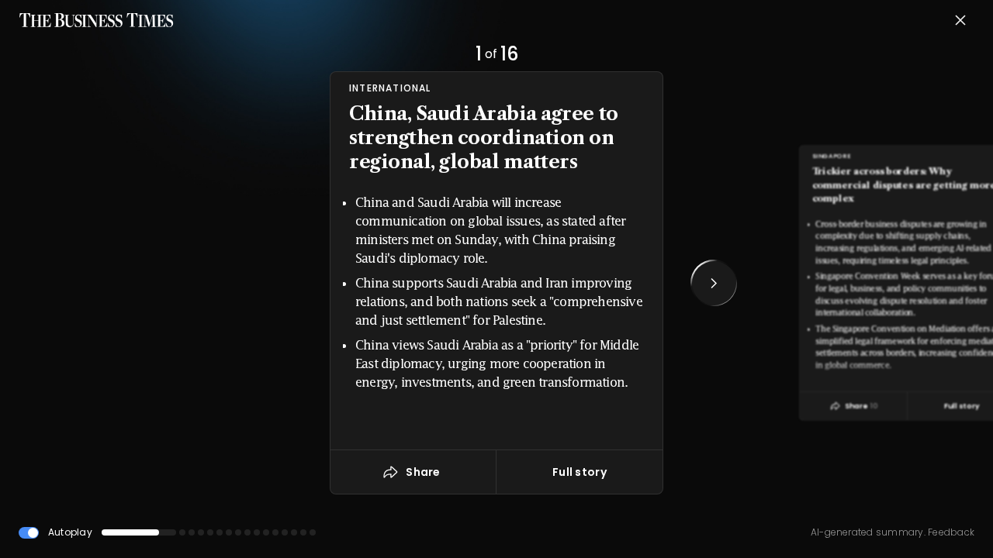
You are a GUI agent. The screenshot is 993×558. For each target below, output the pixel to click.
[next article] (713, 283)
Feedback (950, 532)
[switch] (29, 533)
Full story (579, 472)
